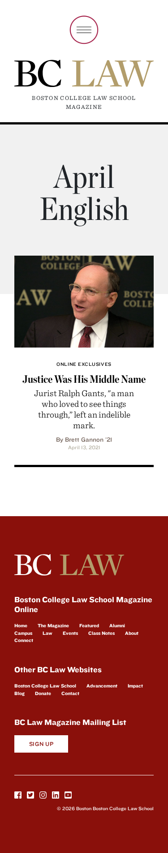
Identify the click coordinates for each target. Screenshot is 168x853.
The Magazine (53, 625)
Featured (89, 625)
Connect (23, 640)
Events (70, 633)
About (131, 633)
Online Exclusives (83, 364)
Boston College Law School (45, 686)
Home (20, 625)
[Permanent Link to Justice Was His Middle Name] (84, 300)
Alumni (117, 625)
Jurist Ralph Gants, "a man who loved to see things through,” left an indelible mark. (84, 409)
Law (47, 633)
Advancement (101, 686)
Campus (23, 633)
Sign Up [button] (41, 744)
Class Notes (101, 633)
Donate (43, 693)
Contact (70, 693)
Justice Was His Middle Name (84, 379)
